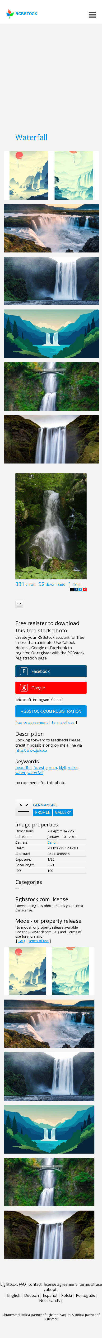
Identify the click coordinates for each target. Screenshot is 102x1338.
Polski (66, 1295)
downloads (55, 584)
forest (38, 767)
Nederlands (49, 1300)
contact (35, 1284)
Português (85, 1295)
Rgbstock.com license (41, 899)
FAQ (21, 941)
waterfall (35, 772)
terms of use (39, 941)
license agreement (60, 1284)
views (30, 584)
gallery (63, 812)
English (13, 1295)
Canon (52, 842)
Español (50, 1295)
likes (76, 584)
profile (42, 812)
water (20, 772)
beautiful (23, 767)
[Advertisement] (51, 76)
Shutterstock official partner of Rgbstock (31, 1315)
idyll (62, 767)
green (51, 767)
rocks (72, 767)
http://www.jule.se (31, 750)
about (51, 1289)
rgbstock (26, 14)
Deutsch (31, 1295)
